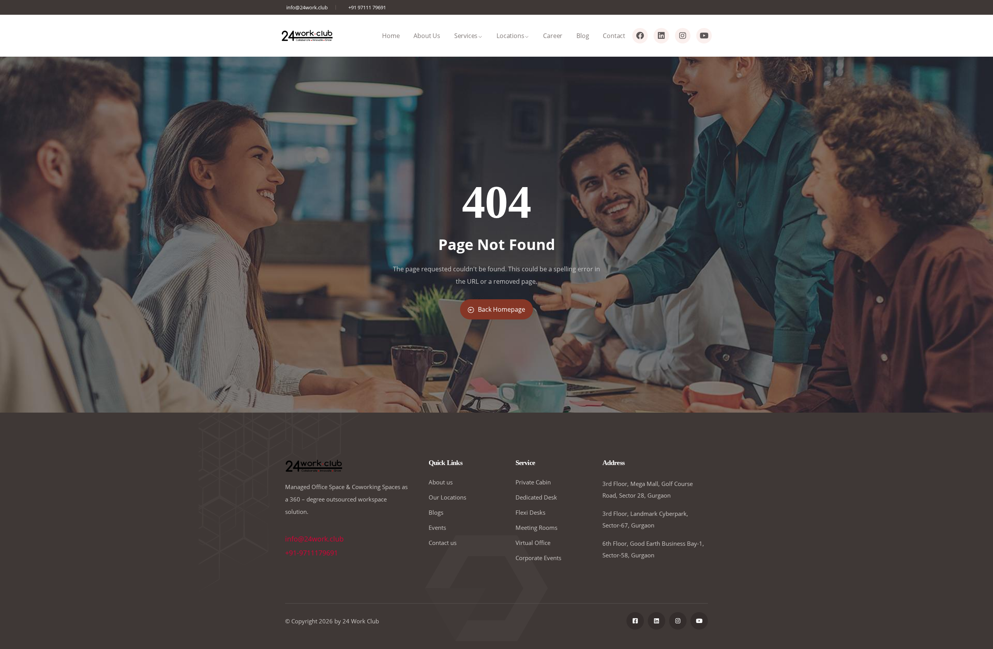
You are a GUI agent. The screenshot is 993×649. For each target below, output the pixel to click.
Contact (614, 35)
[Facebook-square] (635, 621)
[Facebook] (640, 35)
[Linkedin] (661, 35)
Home (391, 35)
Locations (510, 35)
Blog (582, 35)
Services (465, 35)
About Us (426, 35)
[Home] (307, 36)
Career (552, 35)
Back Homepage (501, 309)
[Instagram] (682, 35)
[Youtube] (704, 35)
